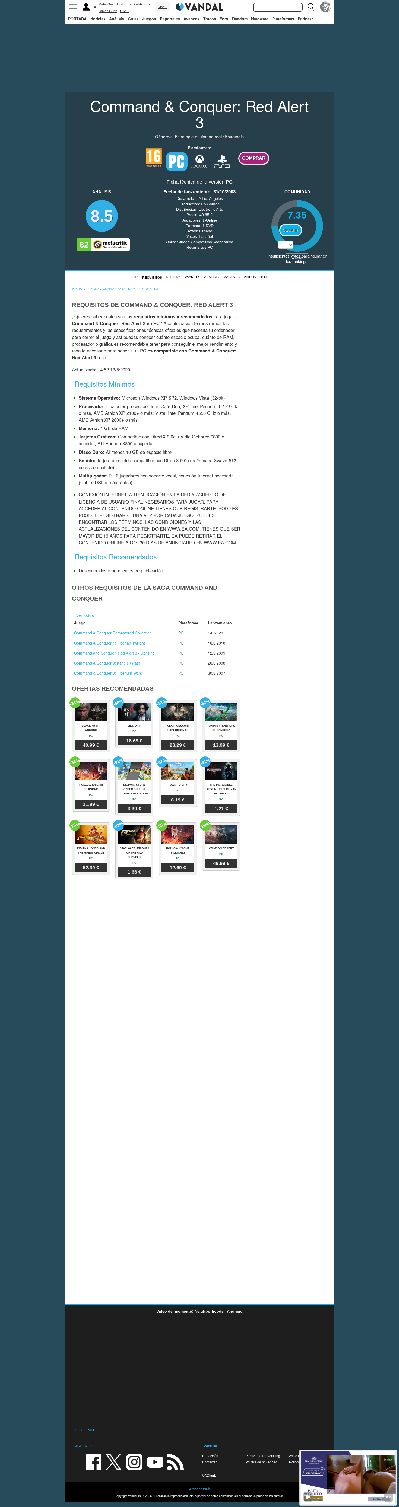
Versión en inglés (199, 1488)
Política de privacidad (261, 1462)
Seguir (291, 230)
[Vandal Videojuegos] (199, 6)
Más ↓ (162, 7)
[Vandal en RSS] (175, 1461)
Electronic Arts (210, 209)
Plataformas (283, 18)
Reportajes (170, 18)
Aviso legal (297, 1456)
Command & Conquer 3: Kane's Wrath (107, 663)
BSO (263, 277)
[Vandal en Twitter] (113, 1461)
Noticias (98, 18)
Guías (133, 18)
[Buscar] (311, 7)
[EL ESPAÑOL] (325, 6)
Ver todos (85, 615)
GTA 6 (124, 11)
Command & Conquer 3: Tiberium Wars (108, 673)
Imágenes (231, 277)
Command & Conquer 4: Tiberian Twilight (109, 643)
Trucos (209, 18)
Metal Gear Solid (111, 4)
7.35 (297, 215)
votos (297, 257)
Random (240, 18)
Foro (224, 18)
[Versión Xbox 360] (199, 161)
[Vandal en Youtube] (155, 1461)
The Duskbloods (138, 4)
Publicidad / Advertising (263, 1456)
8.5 (102, 216)
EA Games (210, 204)
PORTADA (77, 18)
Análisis (116, 18)
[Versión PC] (177, 161)
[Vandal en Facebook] (93, 1461)
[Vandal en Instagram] (134, 1461)
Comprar (253, 158)
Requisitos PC (199, 247)
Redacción (210, 1456)
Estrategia (234, 136)
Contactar (209, 1462)
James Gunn (108, 11)
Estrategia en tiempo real (198, 136)
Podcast (305, 18)
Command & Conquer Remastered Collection (113, 633)
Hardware (259, 18)
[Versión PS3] (222, 161)
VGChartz (209, 1475)
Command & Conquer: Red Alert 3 (199, 113)
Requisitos (152, 278)
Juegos (149, 18)
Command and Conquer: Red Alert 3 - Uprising (114, 653)
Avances (191, 18)
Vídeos (250, 277)
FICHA (133, 277)
